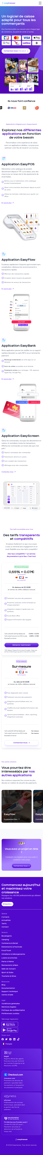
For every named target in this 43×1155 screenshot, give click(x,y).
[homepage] (21, 1139)
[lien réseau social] (3, 1039)
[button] (40, 3)
